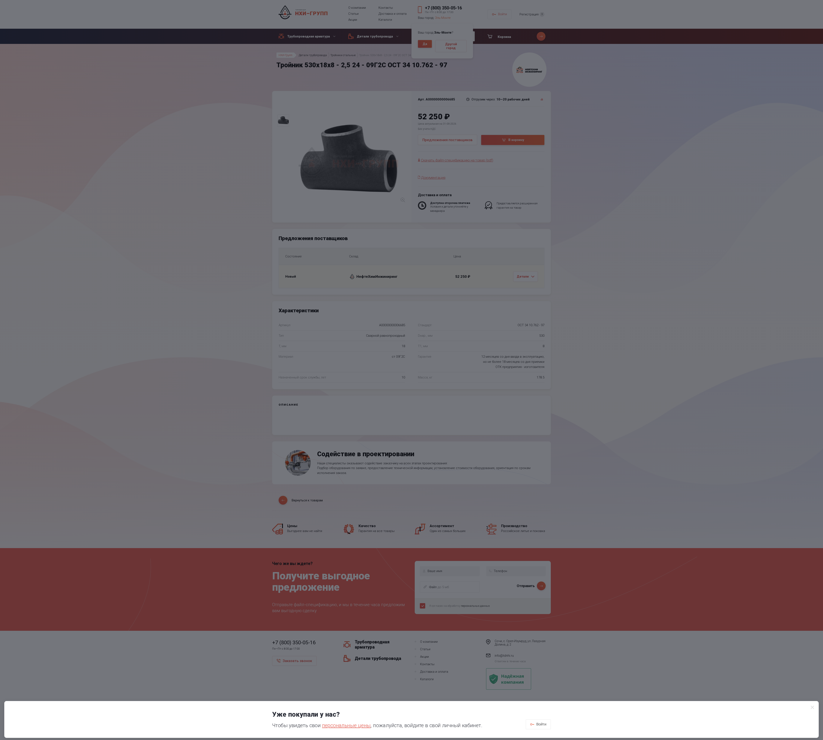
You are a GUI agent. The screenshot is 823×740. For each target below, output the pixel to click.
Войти (541, 724)
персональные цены (346, 725)
